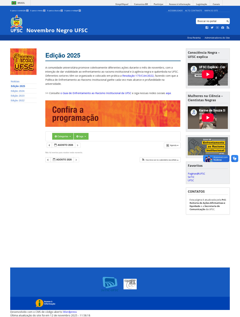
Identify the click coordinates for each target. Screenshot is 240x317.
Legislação (201, 4)
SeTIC (191, 177)
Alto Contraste (193, 10)
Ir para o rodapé (72, 11)
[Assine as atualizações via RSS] (228, 27)
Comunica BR (141, 4)
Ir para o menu (37, 11)
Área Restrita (194, 37)
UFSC (191, 180)
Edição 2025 (18, 86)
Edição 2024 (17, 90)
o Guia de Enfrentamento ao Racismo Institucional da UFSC (95, 93)
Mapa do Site (211, 10)
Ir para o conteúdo (19, 11)
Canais (216, 4)
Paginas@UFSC (196, 173)
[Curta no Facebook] (207, 27)
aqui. (168, 93)
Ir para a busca (54, 11)
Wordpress (70, 311)
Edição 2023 (17, 95)
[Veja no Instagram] (222, 27)
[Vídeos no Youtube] (217, 27)
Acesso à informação (179, 4)
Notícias (15, 81)
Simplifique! (121, 4)
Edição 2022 (17, 100)
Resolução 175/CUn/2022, (138, 75)
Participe (158, 4)
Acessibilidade (175, 10)
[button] (160, 159)
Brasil (21, 2)
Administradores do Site (217, 37)
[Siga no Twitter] (212, 27)
